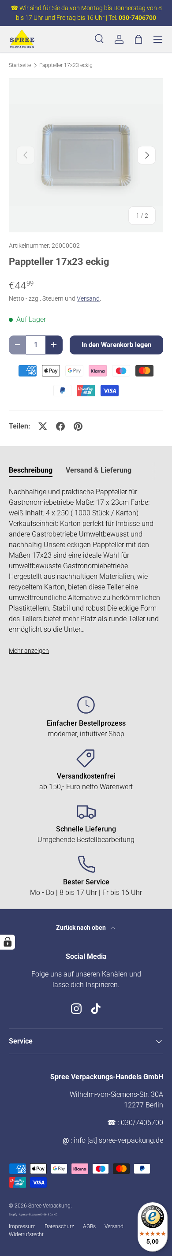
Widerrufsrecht (26, 1234)
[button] (138, 39)
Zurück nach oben (81, 927)
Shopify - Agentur (18, 1214)
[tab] (30, 470)
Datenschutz (59, 1226)
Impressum (22, 1226)
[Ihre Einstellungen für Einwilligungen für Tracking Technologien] (7, 942)
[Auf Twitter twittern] (43, 426)
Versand (88, 298)
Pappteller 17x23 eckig (66, 65)
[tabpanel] (86, 571)
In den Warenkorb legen (116, 345)
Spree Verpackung (49, 1206)
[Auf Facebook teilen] (60, 426)
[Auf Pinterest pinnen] (78, 426)
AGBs (89, 1226)
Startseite (20, 65)
